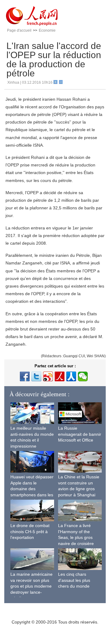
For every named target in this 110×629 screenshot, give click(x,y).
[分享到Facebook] (25, 376)
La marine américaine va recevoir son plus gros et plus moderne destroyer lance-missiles (31, 586)
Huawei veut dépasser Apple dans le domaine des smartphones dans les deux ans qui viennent (31, 488)
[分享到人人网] (71, 376)
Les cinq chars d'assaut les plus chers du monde (74, 580)
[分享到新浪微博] (48, 376)
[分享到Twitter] (36, 376)
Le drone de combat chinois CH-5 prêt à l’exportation (30, 531)
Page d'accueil (19, 30)
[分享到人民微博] (59, 376)
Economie (47, 30)
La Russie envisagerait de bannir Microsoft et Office (79, 434)
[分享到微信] (83, 376)
